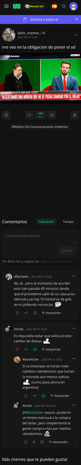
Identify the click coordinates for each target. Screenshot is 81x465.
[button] (64, 6)
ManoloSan (30, 359)
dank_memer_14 (31, 32)
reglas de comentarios (55, 261)
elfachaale (21, 276)
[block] (75, 35)
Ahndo (18, 329)
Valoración (46, 221)
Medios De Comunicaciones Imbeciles (41, 127)
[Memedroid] (16, 6)
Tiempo (68, 221)
